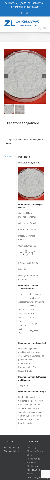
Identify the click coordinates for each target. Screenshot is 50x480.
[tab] (9, 156)
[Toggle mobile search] (39, 28)
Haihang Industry (11, 447)
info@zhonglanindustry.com (25, 6)
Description (9, 156)
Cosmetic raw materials (26, 139)
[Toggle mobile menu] (44, 28)
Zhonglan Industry (12, 451)
